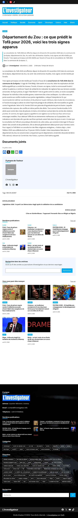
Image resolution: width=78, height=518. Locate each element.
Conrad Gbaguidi (8, 465)
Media (68, 446)
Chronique (6, 446)
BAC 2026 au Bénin (22, 459)
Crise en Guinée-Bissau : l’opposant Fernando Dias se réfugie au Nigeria (51, 213)
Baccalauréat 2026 (35, 459)
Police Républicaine (20, 475)
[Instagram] (13, 185)
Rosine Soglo (63, 475)
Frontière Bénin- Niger (34, 469)
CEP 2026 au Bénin (56, 462)
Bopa (29, 462)
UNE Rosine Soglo (34, 481)
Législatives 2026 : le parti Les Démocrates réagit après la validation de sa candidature (32, 204)
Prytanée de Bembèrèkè (35, 475)
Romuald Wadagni (51, 475)
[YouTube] (10, 2)
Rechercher (67, 270)
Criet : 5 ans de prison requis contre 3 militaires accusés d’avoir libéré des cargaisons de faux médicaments (9, 231)
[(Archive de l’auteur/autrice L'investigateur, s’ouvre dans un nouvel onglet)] (3, 67)
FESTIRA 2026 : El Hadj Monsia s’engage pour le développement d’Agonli (60, 230)
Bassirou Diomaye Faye (10, 462)
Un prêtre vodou (7, 148)
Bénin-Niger (37, 462)
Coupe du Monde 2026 (19, 446)
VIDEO (44, 481)
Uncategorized (45, 449)
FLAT (62, 515)
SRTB (32, 478)
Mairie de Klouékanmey (40, 472)
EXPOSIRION (6, 469)
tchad (58, 478)
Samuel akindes (23, 478)
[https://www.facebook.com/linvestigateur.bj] (62, 509)
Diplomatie (40, 446)
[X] (7, 2)
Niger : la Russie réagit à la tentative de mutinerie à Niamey (10, 247)
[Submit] (73, 495)
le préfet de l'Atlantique (22, 472)
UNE (24, 481)
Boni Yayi (22, 462)
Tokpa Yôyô (17, 481)
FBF (23, 469)
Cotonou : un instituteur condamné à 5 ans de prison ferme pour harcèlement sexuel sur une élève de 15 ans (35, 231)
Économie (55, 449)
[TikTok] (14, 2)
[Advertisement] (39, 367)
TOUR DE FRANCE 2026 (32, 449)
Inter (3, 243)
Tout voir (73, 221)
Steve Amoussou (41, 478)
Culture (55, 225)
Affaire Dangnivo (8, 459)
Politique (6, 449)
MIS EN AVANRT (65, 472)
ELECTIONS (66, 465)
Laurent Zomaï (7, 472)
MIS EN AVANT (11, 193)
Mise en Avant (54, 472)
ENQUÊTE (55, 446)
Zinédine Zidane (66, 481)
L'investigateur (10, 509)
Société (5, 31)
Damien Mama (56, 465)
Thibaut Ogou (67, 478)
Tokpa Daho (6, 481)
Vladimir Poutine (54, 481)
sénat (51, 478)
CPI (48, 465)
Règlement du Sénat (9, 478)
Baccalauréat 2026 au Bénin (52, 459)
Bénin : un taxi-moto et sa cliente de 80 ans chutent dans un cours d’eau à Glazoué (35, 248)
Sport (21, 449)
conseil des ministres (22, 465)
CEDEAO (46, 462)
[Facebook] (3, 2)
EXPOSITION (16, 469)
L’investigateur (14, 66)
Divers (48, 446)
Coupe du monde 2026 (38, 465)
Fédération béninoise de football (54, 469)
